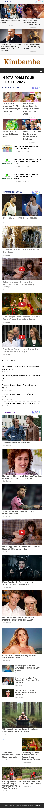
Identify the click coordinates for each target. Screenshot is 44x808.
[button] (40, 70)
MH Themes (36, 806)
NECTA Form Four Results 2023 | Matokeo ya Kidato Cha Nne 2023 (27, 161)
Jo (29, 151)
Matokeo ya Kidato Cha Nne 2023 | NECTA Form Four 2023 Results (26, 176)
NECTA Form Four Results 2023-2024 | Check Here (27, 147)
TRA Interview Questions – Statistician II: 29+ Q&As (21, 403)
